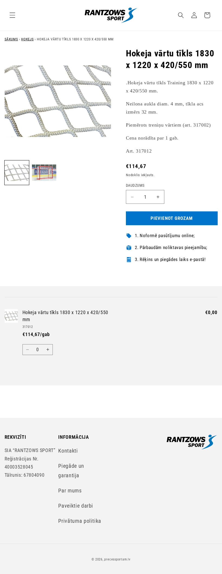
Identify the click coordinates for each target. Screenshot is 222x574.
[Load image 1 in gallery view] (17, 172)
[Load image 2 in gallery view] (44, 172)
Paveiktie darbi (75, 506)
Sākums (11, 39)
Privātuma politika (79, 521)
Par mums (69, 491)
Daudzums (135, 185)
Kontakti (68, 451)
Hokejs (27, 39)
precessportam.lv (117, 559)
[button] (12, 15)
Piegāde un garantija (71, 470)
